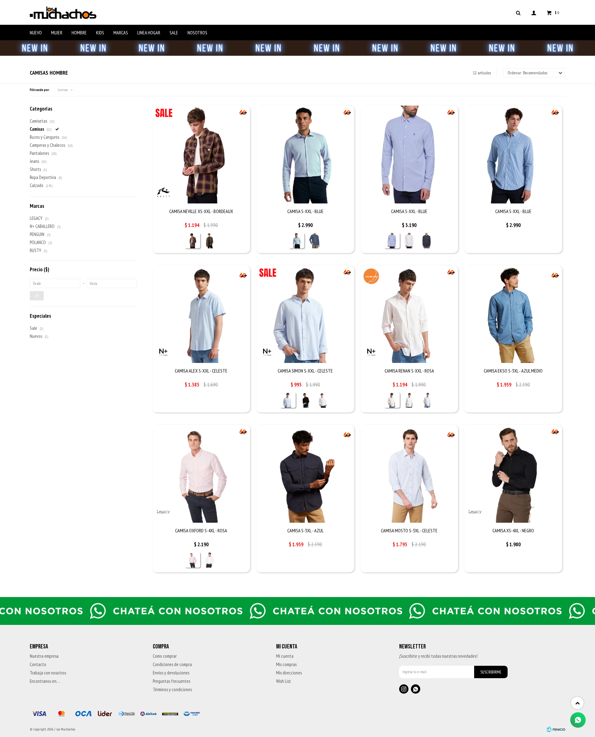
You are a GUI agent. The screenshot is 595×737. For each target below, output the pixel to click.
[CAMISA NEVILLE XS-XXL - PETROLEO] (210, 240)
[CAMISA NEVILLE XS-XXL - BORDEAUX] (201, 154)
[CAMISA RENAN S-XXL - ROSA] (409, 314)
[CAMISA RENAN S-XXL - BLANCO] (409, 400)
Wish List (283, 681)
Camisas (63, 89)
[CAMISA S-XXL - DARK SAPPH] (426, 240)
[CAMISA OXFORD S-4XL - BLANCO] (210, 560)
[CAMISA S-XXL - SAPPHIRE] (314, 240)
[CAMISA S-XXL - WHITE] (409, 240)
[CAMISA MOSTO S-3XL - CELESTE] (409, 474)
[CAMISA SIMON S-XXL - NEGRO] (305, 400)
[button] (518, 12)
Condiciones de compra (172, 664)
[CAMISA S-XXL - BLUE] (305, 154)
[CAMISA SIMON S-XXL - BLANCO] (322, 400)
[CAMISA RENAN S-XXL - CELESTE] (426, 400)
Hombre (79, 32)
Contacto (38, 664)
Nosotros (197, 32)
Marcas (120, 32)
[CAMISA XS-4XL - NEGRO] (513, 474)
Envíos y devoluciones (171, 673)
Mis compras (286, 664)
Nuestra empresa (44, 656)
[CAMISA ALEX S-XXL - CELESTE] (201, 314)
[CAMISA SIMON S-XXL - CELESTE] (305, 314)
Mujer (56, 32)
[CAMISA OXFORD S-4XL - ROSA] (201, 474)
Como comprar (165, 656)
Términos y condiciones (172, 689)
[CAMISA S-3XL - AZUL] (305, 474)
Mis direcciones (289, 673)
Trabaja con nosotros (48, 673)
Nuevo (36, 32)
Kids (100, 32)
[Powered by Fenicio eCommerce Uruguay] (556, 729)
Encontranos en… (45, 681)
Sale (174, 32)
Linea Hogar (148, 32)
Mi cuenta (284, 656)
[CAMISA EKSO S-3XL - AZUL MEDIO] (513, 314)
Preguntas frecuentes (171, 681)
